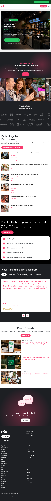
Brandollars (3, 481)
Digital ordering (4, 447)
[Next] (28, 316)
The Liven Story (29, 431)
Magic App (3, 487)
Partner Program (29, 435)
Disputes (12, 496)
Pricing (28, 472)
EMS (2, 469)
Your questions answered (11, 40)
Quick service (29, 449)
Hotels (28, 463)
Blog (28, 475)
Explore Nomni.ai (26, 40)
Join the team (29, 433)
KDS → (12, 180)
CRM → (12, 207)
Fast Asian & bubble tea (31, 455)
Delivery (3, 449)
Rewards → (13, 186)
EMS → (12, 178)
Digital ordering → (15, 167)
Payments (3, 461)
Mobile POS (3, 457)
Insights (3, 473)
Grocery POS (4, 455)
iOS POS (3, 451)
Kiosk (2, 459)
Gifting (2, 485)
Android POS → (14, 157)
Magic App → (14, 198)
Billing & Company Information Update (12, 43)
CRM (2, 477)
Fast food (29, 457)
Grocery (28, 461)
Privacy (2, 496)
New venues (29, 447)
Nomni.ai (8, 32)
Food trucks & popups (31, 459)
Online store (29, 482)
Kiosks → (13, 168)
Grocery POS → (14, 160)
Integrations (3, 475)
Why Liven (29, 469)
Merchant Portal (4, 471)
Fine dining (29, 453)
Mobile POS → (14, 159)
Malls (28, 465)
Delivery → (13, 170)
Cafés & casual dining (31, 451)
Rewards (3, 479)
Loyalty (2, 483)
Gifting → (13, 192)
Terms (7, 496)
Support (28, 480)
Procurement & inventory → (17, 177)
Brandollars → (14, 188)
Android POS (4, 453)
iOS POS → (13, 155)
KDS (2, 467)
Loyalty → (13, 190)
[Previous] (23, 316)
